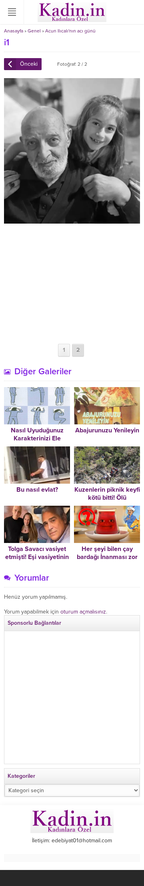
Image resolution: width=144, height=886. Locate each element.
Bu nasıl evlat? (37, 490)
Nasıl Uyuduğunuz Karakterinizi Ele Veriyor (37, 438)
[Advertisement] (72, 284)
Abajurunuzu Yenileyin (107, 430)
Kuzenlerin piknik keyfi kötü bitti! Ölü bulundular (107, 498)
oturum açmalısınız (83, 611)
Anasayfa (13, 31)
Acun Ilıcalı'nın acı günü (70, 31)
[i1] (72, 220)
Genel (34, 31)
